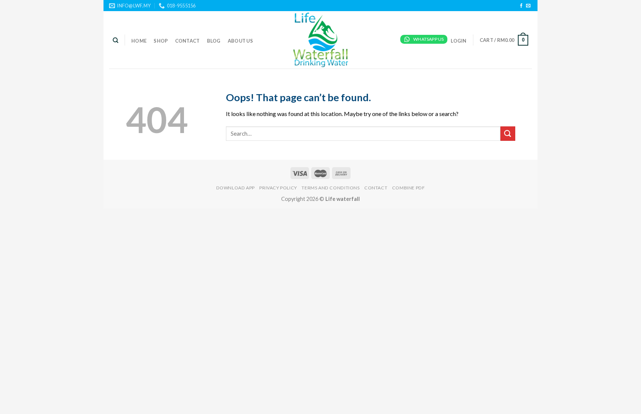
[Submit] (507, 133)
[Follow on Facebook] (521, 6)
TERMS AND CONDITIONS (330, 188)
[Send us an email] (528, 6)
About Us (240, 41)
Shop (161, 41)
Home (139, 41)
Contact (187, 41)
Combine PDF (408, 188)
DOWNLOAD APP (235, 188)
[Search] (115, 40)
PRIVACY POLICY (278, 188)
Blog (214, 41)
